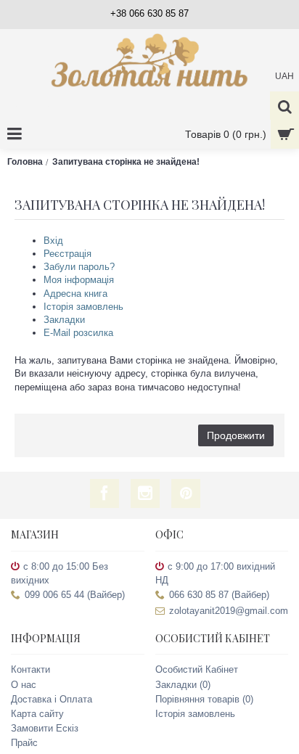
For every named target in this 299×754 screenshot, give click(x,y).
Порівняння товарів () (204, 699)
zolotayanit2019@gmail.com (228, 610)
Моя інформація (79, 279)
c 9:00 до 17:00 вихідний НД (215, 573)
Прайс (24, 742)
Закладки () (182, 684)
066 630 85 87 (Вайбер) (219, 594)
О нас (23, 684)
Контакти (30, 669)
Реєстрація (67, 253)
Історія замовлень (83, 306)
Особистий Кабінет (196, 669)
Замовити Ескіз (44, 728)
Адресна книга (75, 293)
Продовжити (236, 435)
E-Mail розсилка (78, 332)
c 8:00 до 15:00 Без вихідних (59, 573)
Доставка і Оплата (51, 699)
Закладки (64, 319)
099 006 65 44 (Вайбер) (75, 594)
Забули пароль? (79, 266)
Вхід (53, 240)
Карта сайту (37, 713)
